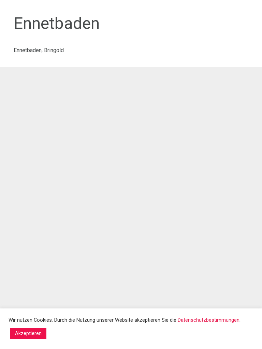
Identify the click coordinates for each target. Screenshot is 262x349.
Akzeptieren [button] (28, 333)
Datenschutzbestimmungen (208, 320)
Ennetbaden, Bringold (39, 50)
